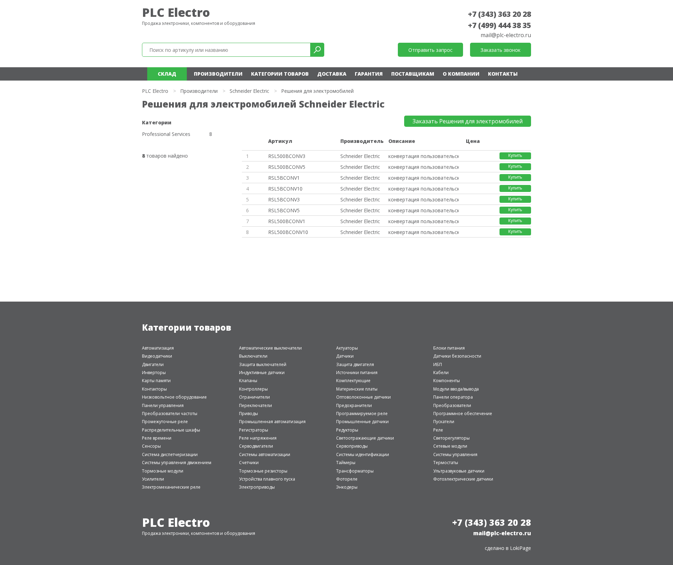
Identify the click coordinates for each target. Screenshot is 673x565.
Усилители (153, 479)
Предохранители (354, 405)
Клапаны (248, 381)
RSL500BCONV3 (286, 156)
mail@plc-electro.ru (506, 35)
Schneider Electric (249, 91)
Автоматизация (158, 348)
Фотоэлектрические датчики (463, 479)
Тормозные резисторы (263, 471)
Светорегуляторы (451, 438)
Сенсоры (151, 446)
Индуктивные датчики (262, 372)
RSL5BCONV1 (284, 177)
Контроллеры (253, 389)
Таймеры (345, 463)
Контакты (503, 73)
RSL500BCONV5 (286, 167)
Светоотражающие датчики (365, 438)
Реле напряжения (258, 438)
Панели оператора (453, 397)
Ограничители (254, 397)
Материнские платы (357, 389)
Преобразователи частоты (169, 413)
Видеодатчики (157, 356)
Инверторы (154, 372)
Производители (218, 73)
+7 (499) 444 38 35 (499, 25)
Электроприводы (257, 487)
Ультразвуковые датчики (458, 471)
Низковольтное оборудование (174, 397)
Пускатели (443, 422)
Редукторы (347, 430)
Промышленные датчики (362, 422)
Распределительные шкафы (171, 430)
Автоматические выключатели (270, 348)
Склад (167, 73)
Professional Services (166, 134)
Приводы (248, 413)
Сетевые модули (450, 446)
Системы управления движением (176, 463)
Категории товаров (280, 73)
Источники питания (357, 372)
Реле (438, 430)
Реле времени (156, 438)
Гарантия (369, 73)
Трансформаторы (355, 471)
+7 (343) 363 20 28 (499, 14)
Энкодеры (347, 487)
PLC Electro (176, 12)
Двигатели (153, 364)
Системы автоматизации (264, 454)
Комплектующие (353, 381)
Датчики (345, 356)
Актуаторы (347, 348)
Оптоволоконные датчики (363, 397)
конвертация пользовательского (423, 156)
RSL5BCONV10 (285, 188)
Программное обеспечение (462, 413)
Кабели (441, 372)
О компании (461, 73)
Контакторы (154, 389)
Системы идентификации (362, 454)
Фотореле (347, 479)
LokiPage (520, 548)
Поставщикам (412, 73)
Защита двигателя (355, 364)
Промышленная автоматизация (272, 422)
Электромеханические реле (171, 487)
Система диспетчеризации (170, 454)
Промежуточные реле (165, 422)
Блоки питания (449, 348)
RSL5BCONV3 (284, 199)
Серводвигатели (256, 446)
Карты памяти (156, 381)
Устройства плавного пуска (267, 479)
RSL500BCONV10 (288, 232)
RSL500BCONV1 (286, 221)
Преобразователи (452, 405)
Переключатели (255, 405)
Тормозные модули (162, 471)
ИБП (437, 364)
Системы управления (455, 454)
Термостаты (445, 463)
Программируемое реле (362, 413)
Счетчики (249, 463)
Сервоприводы (352, 446)
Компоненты (446, 381)
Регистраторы (253, 430)
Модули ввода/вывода (456, 389)
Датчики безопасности (457, 356)
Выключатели (253, 356)
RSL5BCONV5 (284, 210)
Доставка (331, 73)
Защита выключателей (262, 364)
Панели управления (163, 405)
